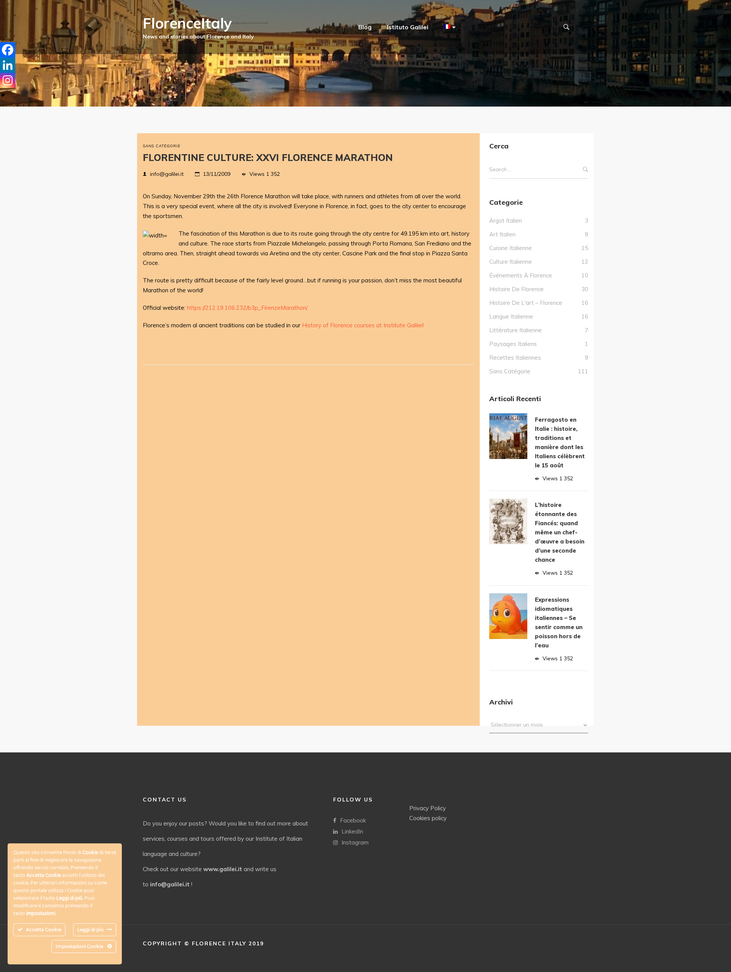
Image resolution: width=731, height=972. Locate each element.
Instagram (355, 842)
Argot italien (505, 220)
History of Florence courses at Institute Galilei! (363, 325)
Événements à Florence (520, 275)
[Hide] (3, 95)
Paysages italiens (513, 343)
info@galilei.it (167, 173)
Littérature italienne (515, 330)
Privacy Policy (427, 808)
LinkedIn (352, 831)
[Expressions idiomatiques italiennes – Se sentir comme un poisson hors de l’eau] (508, 616)
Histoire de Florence (516, 289)
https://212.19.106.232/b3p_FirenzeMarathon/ (247, 307)
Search (585, 169)
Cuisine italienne (510, 248)
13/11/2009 (216, 173)
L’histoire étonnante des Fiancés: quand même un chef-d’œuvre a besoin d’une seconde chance (559, 532)
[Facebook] (7, 49)
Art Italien (502, 234)
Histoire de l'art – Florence (525, 302)
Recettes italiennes (515, 357)
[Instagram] (7, 80)
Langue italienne (511, 316)
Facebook (353, 820)
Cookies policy (428, 818)
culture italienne (510, 261)
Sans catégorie (161, 145)
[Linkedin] (7, 65)
